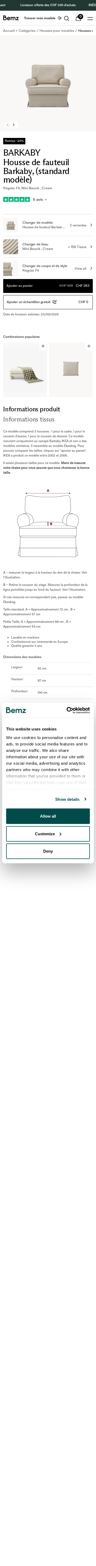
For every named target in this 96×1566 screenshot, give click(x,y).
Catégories (27, 31)
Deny (48, 851)
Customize (45, 833)
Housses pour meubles (56, 31)
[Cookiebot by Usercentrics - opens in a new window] (68, 710)
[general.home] (11, 18)
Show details (67, 799)
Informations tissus (28, 419)
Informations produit (31, 409)
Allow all (48, 816)
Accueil (9, 31)
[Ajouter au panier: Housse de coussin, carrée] (89, 346)
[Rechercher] (66, 18)
